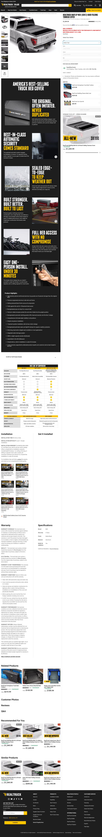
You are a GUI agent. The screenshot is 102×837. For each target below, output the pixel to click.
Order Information (88, 799)
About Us (35, 796)
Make (64, 46)
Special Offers (53, 808)
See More (65, 34)
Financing (86, 802)
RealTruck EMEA (71, 818)
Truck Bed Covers (33, 10)
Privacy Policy (36, 808)
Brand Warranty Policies (89, 820)
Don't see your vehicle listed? (70, 63)
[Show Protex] (4, 27)
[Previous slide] (64, 152)
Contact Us (86, 796)
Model (64, 52)
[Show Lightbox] (34, 34)
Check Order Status (88, 808)
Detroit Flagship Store (38, 822)
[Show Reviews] (94, 21)
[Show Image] (4, 19)
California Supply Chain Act (58, 832)
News (34, 805)
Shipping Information (89, 805)
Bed (63, 57)
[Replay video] (56, 156)
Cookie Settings (68, 832)
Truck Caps (43, 10)
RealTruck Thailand (71, 824)
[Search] (70, 5)
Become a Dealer (37, 819)
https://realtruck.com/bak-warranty (10, 656)
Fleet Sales (86, 826)
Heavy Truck (53, 811)
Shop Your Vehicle (12, 10)
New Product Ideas (54, 814)
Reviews (69, 802)
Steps (50, 10)
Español (86, 823)
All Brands (52, 805)
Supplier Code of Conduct (39, 811)
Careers (35, 799)
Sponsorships (70, 805)
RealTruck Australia (71, 815)
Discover (62, 10)
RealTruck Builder (51, 1)
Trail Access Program (72, 808)
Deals (55, 10)
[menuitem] (3, 10)
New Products (23, 10)
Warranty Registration (89, 817)
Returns (86, 811)
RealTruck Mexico (71, 821)
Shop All (3, 10)
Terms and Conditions (77, 832)
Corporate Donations (72, 799)
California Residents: (48, 548)
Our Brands (35, 802)
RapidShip (52, 799)
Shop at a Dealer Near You (80, 1)
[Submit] (25, 813)
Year (64, 40)
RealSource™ (70, 796)
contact (19, 459)
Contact (91, 1)
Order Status (98, 1)
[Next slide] (100, 152)
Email (4, 810)
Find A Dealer (87, 814)
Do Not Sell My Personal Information (44, 832)
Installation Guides (54, 796)
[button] (31, 357)
